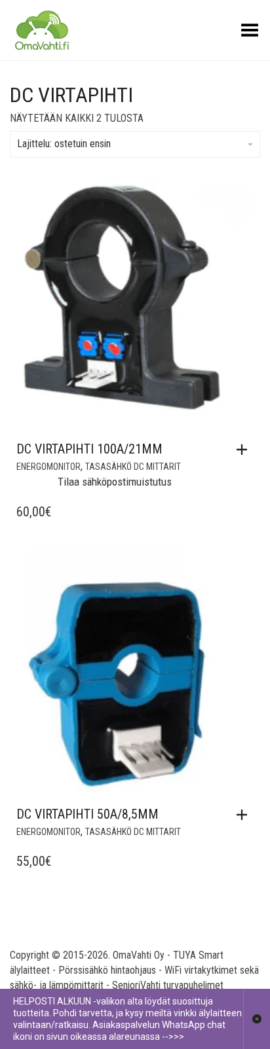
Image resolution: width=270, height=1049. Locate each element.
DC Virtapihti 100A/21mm (89, 449)
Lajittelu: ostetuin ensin (64, 143)
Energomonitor (48, 466)
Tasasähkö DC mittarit (133, 466)
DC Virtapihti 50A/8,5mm (87, 814)
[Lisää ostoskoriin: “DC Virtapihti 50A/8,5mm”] (245, 815)
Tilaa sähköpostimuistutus (115, 482)
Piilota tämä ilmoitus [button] (256, 1019)
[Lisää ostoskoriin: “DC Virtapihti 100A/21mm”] (245, 449)
